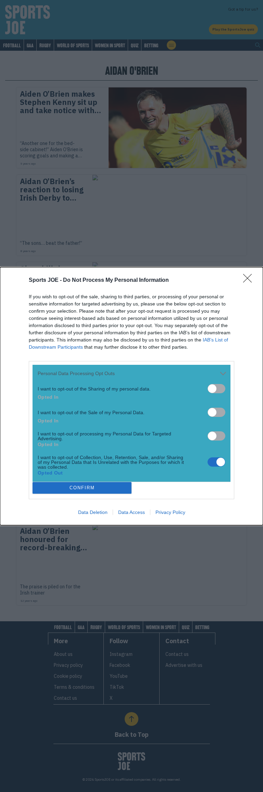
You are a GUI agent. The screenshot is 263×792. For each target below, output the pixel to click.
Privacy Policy (170, 512)
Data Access (131, 512)
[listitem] (131, 373)
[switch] (216, 388)
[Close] (249, 280)
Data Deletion (93, 512)
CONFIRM (82, 487)
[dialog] (131, 396)
